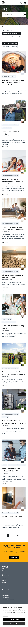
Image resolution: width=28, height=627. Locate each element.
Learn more (5, 615)
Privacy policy (6, 595)
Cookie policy (5, 597)
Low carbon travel (7, 40)
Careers (4, 580)
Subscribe (14, 557)
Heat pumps (6, 37)
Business (14, 46)
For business (5, 585)
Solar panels (6, 46)
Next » (18, 535)
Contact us (5, 578)
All (3, 30)
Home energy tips (16, 37)
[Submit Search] (24, 14)
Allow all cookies (14, 620)
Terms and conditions (8, 593)
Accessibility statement (8, 600)
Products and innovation (9, 43)
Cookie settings (14, 623)
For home (4, 582)
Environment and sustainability (11, 33)
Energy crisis (10, 30)
